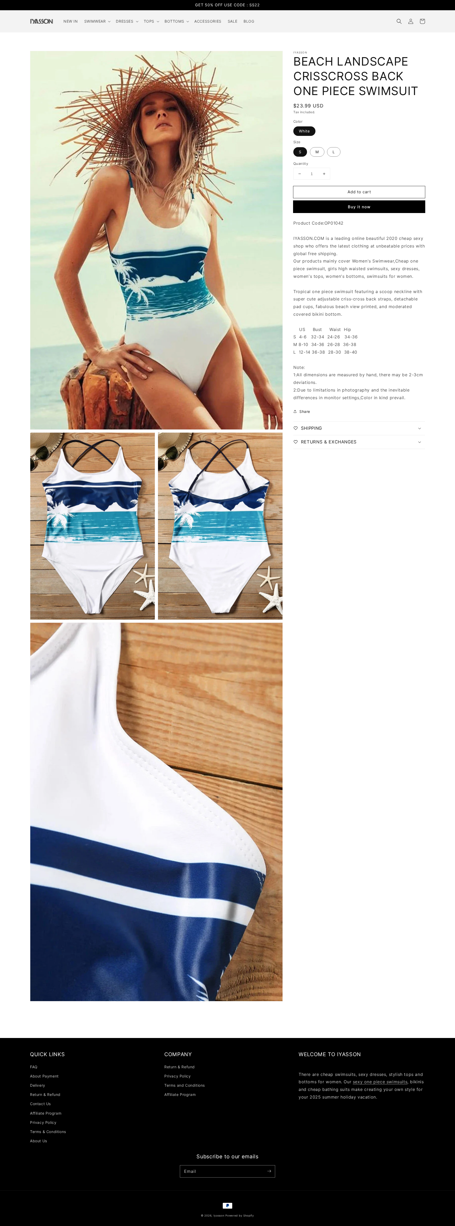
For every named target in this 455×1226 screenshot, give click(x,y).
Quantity (300, 163)
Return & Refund (45, 1094)
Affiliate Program (45, 1113)
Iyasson (219, 1215)
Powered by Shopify (239, 1215)
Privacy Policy (43, 1122)
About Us (38, 1141)
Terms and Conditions (184, 1085)
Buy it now (359, 206)
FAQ (34, 1067)
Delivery (37, 1085)
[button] (399, 21)
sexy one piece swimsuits (380, 1081)
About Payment (44, 1076)
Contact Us (40, 1103)
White (304, 131)
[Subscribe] (269, 1171)
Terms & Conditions (48, 1131)
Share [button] (304, 411)
